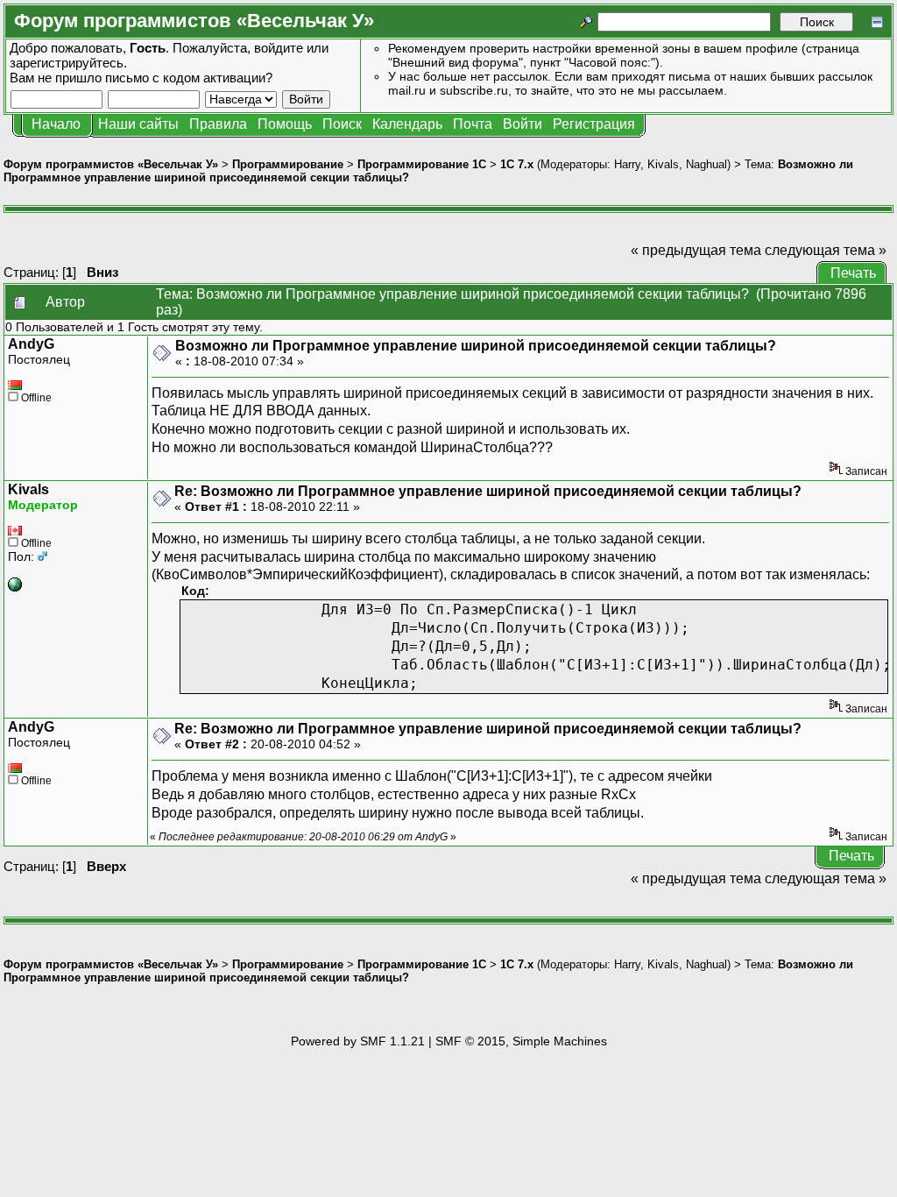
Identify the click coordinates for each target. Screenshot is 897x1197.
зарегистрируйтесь (67, 62)
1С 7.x (516, 164)
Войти (522, 124)
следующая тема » (825, 250)
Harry (627, 164)
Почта (472, 124)
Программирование (287, 164)
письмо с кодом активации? (188, 77)
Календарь (407, 124)
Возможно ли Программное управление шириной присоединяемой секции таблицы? (475, 345)
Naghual (706, 164)
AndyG (31, 343)
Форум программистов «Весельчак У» (111, 164)
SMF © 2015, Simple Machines (521, 1041)
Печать (853, 273)
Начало (56, 124)
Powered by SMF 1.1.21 (358, 1041)
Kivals (663, 164)
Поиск (342, 124)
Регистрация (594, 124)
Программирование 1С (421, 164)
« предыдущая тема (696, 250)
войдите (278, 47)
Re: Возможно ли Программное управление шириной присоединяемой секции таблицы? (488, 491)
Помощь (285, 124)
